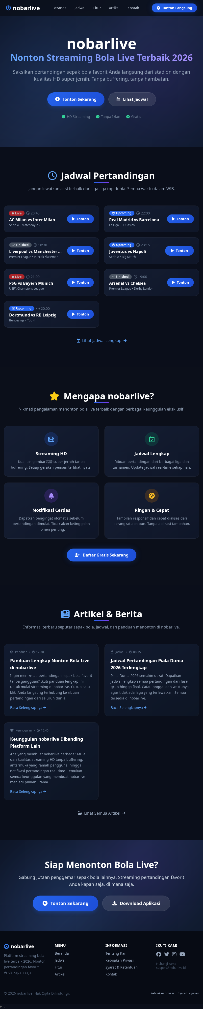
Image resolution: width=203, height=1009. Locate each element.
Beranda (59, 7)
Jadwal (80, 7)
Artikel (114, 7)
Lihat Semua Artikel (102, 813)
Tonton (83, 218)
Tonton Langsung (177, 7)
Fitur (97, 7)
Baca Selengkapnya (26, 707)
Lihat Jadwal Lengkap (102, 340)
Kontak (133, 7)
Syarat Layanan (188, 993)
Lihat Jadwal (135, 99)
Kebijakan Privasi (119, 960)
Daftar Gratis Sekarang (105, 555)
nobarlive (22, 946)
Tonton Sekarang (80, 99)
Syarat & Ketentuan (121, 967)
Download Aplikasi (140, 903)
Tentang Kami (116, 953)
